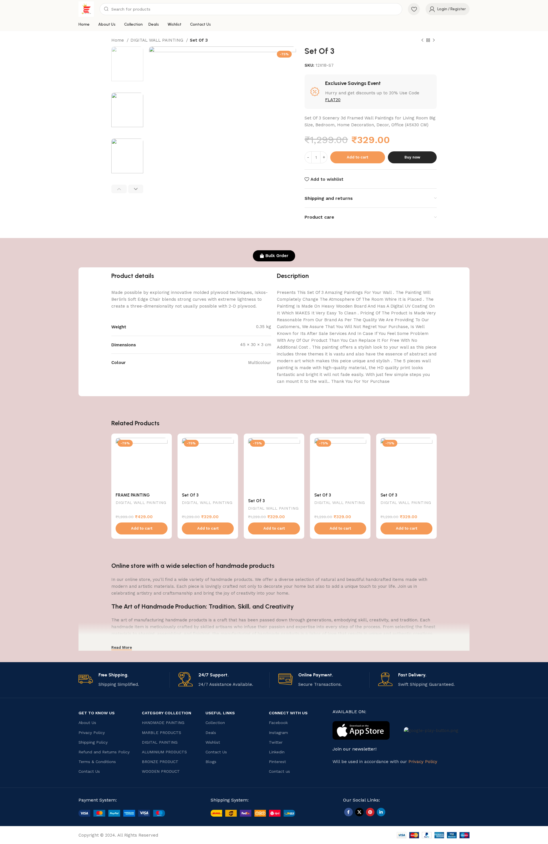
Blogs (211, 761)
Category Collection (166, 713)
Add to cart (357, 157)
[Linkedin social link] (381, 812)
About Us (87, 722)
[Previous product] (422, 40)
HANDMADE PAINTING (163, 722)
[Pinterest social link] (370, 812)
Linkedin (277, 752)
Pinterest (277, 761)
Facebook (278, 722)
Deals (211, 732)
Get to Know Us (96, 713)
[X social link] (359, 812)
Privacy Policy (91, 732)
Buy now (412, 157)
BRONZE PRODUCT (160, 761)
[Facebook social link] (348, 812)
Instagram (278, 732)
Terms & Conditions (97, 761)
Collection (215, 722)
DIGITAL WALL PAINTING (157, 40)
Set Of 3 (190, 495)
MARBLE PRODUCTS (161, 732)
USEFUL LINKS (220, 713)
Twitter (276, 742)
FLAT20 (333, 99)
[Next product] (434, 40)
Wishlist (213, 742)
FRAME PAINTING (133, 495)
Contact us (279, 771)
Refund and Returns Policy (104, 752)
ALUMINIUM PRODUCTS (164, 752)
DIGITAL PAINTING (160, 742)
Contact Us (89, 771)
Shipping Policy (93, 742)
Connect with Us (288, 713)
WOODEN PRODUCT (161, 771)
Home (118, 40)
